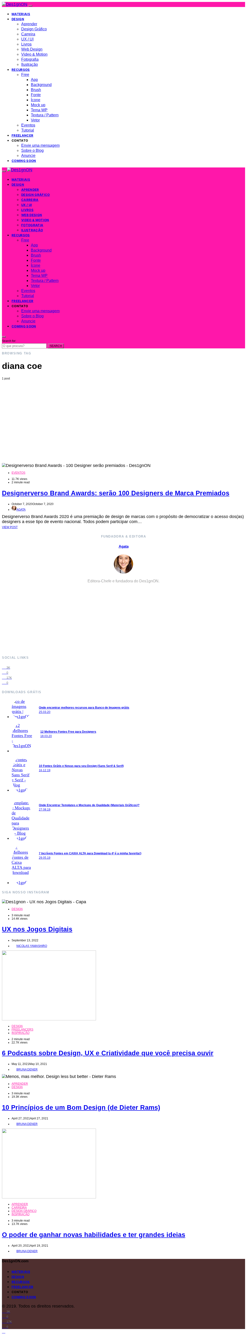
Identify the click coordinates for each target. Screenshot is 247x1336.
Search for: (9, 341)
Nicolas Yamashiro (31, 946)
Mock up (38, 105)
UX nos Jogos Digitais (37, 929)
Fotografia (30, 59)
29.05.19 (44, 857)
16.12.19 (44, 770)
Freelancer (22, 135)
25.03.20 (44, 712)
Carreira (28, 34)
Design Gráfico (34, 29)
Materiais (21, 14)
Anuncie (28, 155)
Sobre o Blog (32, 150)
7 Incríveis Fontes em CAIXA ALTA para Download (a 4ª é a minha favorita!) (90, 853)
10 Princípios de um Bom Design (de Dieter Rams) (81, 1107)
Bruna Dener (27, 1069)
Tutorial (27, 130)
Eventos (28, 125)
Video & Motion (34, 54)
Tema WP (39, 110)
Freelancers (22, 1029)
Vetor (35, 120)
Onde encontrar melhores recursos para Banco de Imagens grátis (84, 707)
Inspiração (20, 1033)
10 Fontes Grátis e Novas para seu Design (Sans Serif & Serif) (81, 766)
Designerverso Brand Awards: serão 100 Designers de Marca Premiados (115, 493)
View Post (10, 527)
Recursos (21, 70)
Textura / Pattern (45, 115)
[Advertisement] (123, 416)
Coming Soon (24, 161)
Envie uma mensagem (40, 145)
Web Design (31, 49)
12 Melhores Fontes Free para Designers (68, 731)
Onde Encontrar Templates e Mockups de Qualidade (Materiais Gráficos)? (89, 805)
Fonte (36, 95)
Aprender (29, 24)
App (34, 80)
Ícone (35, 100)
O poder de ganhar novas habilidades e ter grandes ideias (93, 1234)
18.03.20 (46, 736)
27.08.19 (44, 809)
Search (56, 346)
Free (25, 75)
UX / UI (27, 39)
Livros (26, 44)
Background (41, 85)
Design (18, 19)
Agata (21, 509)
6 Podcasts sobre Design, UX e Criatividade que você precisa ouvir (107, 1053)
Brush (36, 90)
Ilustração (29, 64)
